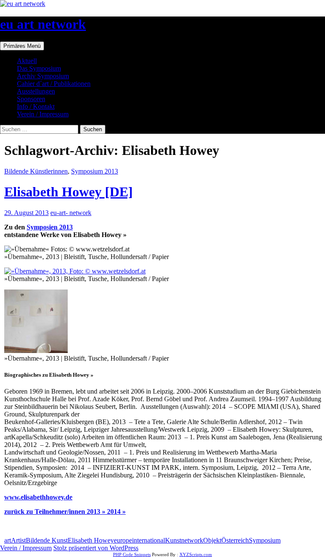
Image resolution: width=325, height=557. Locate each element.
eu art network (43, 24)
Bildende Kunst (47, 540)
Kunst (173, 540)
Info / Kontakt (36, 106)
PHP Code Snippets (132, 554)
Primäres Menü (22, 46)
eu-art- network (70, 212)
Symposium (265, 540)
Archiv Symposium (43, 76)
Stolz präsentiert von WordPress (95, 547)
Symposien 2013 (50, 227)
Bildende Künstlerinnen (36, 171)
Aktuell (27, 60)
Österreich (235, 540)
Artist (18, 540)
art (7, 540)
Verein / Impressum (43, 114)
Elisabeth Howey (91, 540)
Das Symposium (39, 68)
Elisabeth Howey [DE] (68, 191)
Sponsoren (31, 98)
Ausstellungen (36, 91)
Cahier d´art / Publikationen (54, 83)
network (192, 540)
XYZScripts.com (195, 554)
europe (123, 540)
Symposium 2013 (94, 171)
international (148, 540)
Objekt (212, 540)
